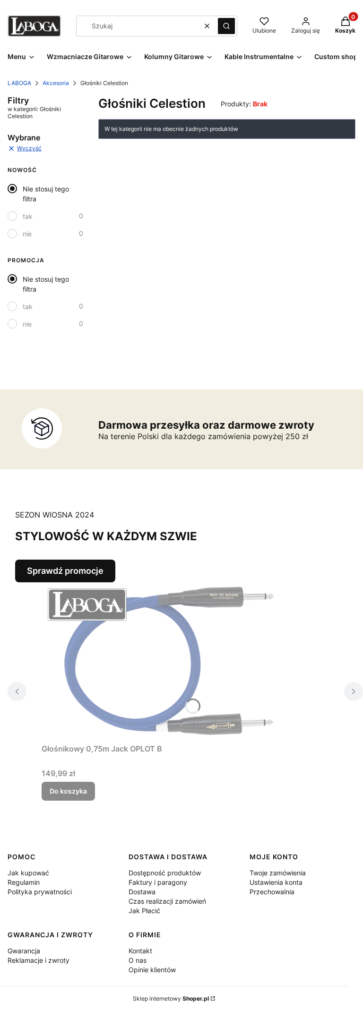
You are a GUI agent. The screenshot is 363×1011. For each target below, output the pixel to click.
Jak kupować (28, 873)
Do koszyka (68, 791)
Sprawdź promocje (65, 571)
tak (28, 216)
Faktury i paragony (158, 882)
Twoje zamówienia (278, 873)
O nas (138, 960)
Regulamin (24, 882)
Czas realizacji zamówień (167, 901)
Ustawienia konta (276, 882)
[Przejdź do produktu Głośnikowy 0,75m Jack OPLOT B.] (160, 661)
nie (27, 234)
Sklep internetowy (171, 998)
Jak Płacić (144, 911)
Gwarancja (24, 951)
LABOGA (19, 82)
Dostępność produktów (165, 873)
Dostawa (142, 892)
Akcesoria (56, 82)
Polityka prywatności (40, 892)
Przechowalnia (272, 892)
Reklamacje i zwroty (38, 960)
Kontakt (140, 951)
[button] (226, 26)
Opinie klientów (152, 970)
